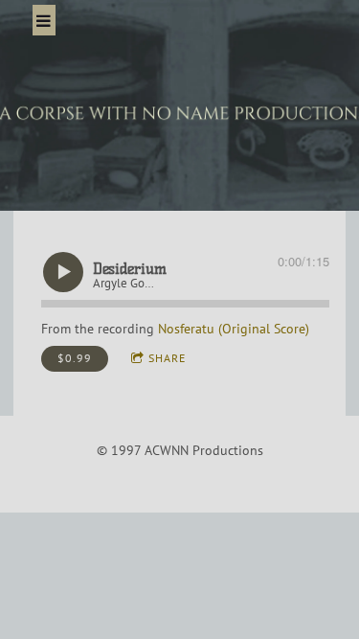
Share (167, 358)
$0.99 (74, 358)
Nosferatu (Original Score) (233, 328)
